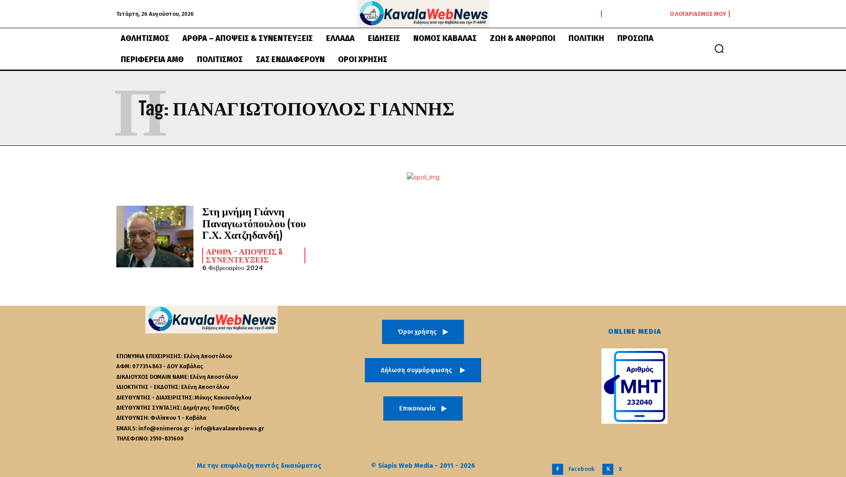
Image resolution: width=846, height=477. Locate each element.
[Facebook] (557, 469)
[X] (607, 469)
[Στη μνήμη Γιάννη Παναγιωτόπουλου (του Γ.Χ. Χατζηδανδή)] (154, 236)
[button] (719, 48)
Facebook (581, 469)
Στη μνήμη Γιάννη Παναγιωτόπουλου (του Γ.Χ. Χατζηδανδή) (254, 223)
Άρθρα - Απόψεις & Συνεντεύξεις (244, 255)
